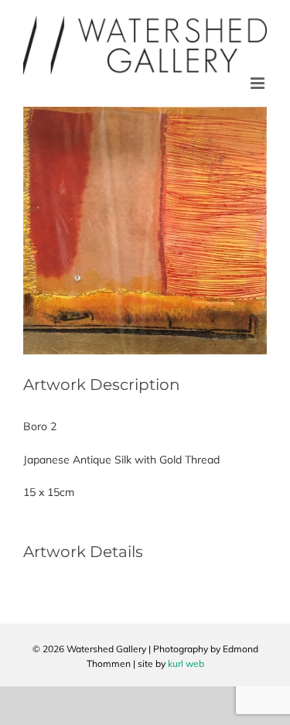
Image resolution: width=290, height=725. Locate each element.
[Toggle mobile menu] (259, 83)
